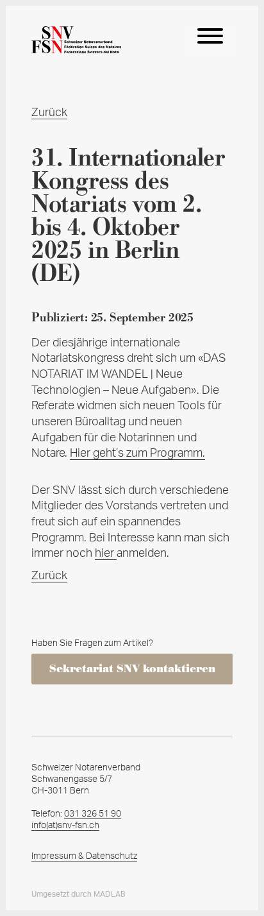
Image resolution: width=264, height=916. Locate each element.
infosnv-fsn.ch (65, 825)
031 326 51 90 (92, 814)
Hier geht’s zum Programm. (137, 453)
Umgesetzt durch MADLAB (78, 894)
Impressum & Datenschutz (84, 856)
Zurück (49, 113)
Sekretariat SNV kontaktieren (132, 669)
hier (106, 553)
